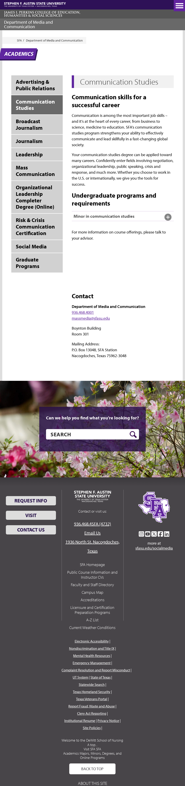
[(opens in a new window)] (141, 534)
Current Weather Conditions (92, 627)
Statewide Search (92, 684)
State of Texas (100, 677)
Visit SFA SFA (92, 749)
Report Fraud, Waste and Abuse (91, 706)
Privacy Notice (108, 720)
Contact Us (31, 530)
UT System (80, 677)
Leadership (29, 154)
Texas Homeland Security (91, 691)
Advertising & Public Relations (35, 85)
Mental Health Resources (91, 655)
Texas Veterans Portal (91, 699)
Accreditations (92, 599)
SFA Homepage (92, 564)
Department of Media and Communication (28, 24)
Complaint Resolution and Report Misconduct (96, 670)
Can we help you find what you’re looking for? (92, 418)
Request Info (30, 500)
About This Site (92, 783)
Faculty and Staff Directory (92, 584)
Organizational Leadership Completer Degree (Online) (35, 197)
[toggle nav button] (179, 5)
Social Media (31, 246)
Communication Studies (35, 104)
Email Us (92, 533)
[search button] (133, 434)
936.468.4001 (83, 312)
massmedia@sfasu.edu (91, 318)
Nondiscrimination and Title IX (91, 648)
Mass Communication (35, 170)
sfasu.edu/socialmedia (154, 548)
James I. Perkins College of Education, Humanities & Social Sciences (42, 14)
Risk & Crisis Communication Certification (35, 226)
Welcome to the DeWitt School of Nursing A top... (92, 742)
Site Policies (92, 728)
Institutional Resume (79, 720)
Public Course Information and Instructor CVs (92, 575)
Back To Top (92, 768)
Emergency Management (92, 663)
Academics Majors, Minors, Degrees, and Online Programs (92, 755)
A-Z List (92, 619)
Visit (31, 515)
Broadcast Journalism (29, 124)
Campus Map (92, 592)
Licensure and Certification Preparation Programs (92, 610)
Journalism (29, 141)
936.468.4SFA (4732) (92, 524)
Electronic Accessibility (92, 641)
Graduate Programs (27, 262)
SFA (19, 40)
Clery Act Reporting (91, 713)
